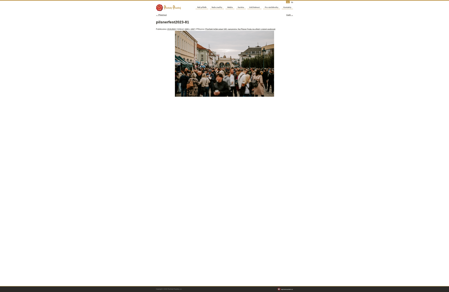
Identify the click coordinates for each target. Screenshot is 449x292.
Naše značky (217, 7)
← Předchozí (161, 15)
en (292, 2)
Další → (289, 15)
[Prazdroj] (168, 7)
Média (230, 7)
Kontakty (287, 7)
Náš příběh (201, 7)
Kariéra (241, 7)
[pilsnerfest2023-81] (224, 96)
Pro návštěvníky (271, 7)
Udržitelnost (254, 7)
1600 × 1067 (190, 29)
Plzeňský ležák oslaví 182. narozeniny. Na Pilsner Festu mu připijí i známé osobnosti (240, 29)
